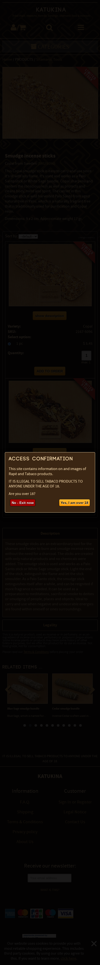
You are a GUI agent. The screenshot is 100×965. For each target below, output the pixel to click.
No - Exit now (23, 503)
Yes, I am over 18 (74, 503)
